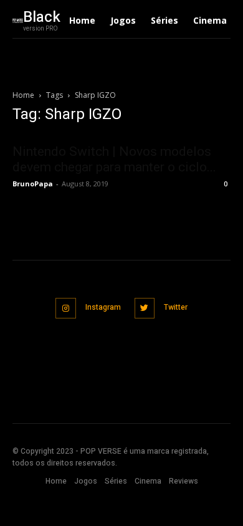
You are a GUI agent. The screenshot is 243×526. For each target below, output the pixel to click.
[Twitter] (145, 308)
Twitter (176, 307)
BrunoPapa (32, 183)
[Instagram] (65, 308)
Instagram (103, 307)
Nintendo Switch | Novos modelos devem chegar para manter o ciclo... (114, 159)
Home (23, 95)
